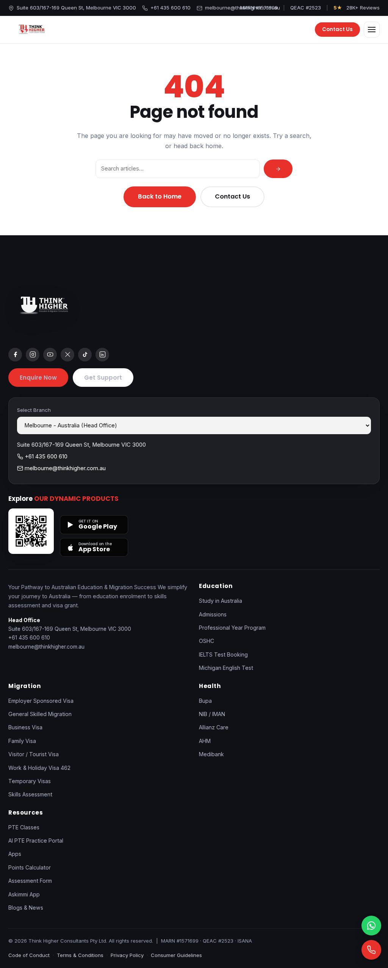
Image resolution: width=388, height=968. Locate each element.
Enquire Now (38, 378)
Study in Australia (220, 600)
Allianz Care (213, 727)
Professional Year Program (232, 627)
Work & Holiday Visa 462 (39, 768)
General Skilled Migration (40, 714)
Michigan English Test (226, 668)
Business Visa (25, 727)
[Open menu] (372, 30)
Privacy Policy (127, 955)
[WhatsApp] (371, 925)
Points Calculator (29, 867)
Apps (14, 854)
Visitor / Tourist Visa (33, 754)
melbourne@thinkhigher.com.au (242, 8)
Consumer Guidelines (176, 955)
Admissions (213, 614)
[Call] (371, 950)
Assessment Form (30, 880)
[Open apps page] (31, 531)
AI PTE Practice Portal (35, 840)
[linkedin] (102, 354)
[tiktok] (85, 354)
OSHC (206, 641)
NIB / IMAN (212, 714)
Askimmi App (24, 894)
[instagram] (32, 354)
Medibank (211, 754)
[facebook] (15, 354)
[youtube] (50, 354)
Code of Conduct (29, 955)
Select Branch (34, 410)
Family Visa (22, 741)
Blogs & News (25, 907)
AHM (205, 741)
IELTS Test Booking (223, 654)
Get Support (103, 378)
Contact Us (337, 29)
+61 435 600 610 (170, 8)
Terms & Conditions (80, 955)
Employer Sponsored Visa (41, 700)
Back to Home (159, 196)
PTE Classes (23, 827)
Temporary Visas (29, 781)
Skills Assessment (30, 794)
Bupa (205, 700)
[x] (67, 354)
